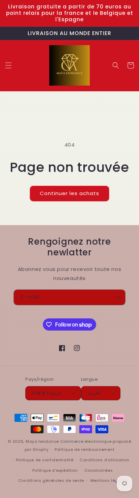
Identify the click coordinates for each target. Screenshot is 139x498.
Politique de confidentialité (45, 460)
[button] (8, 65)
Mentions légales (108, 480)
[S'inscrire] (117, 297)
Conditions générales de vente (51, 480)
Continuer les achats (69, 193)
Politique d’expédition (55, 470)
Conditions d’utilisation (105, 460)
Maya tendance (43, 441)
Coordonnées (98, 470)
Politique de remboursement (84, 449)
